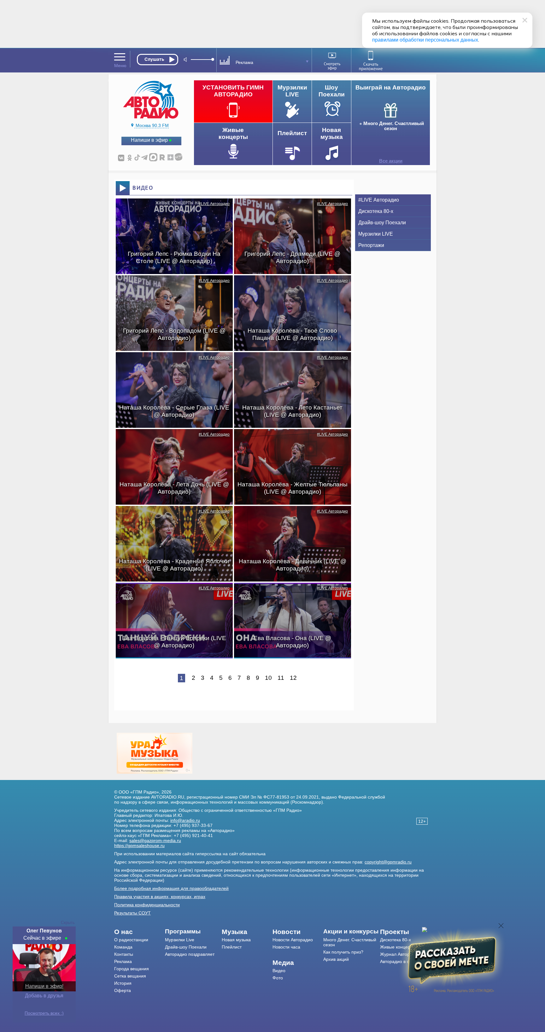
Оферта (122, 990)
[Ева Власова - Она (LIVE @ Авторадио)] (289, 594)
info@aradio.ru (185, 820)
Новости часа (286, 946)
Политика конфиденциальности (147, 904)
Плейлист (232, 946)
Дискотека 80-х (375, 211)
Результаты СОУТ (132, 912)
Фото (277, 977)
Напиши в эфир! (44, 986)
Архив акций (336, 959)
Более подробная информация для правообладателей (171, 888)
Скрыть (68, 922)
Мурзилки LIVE (375, 234)
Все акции (390, 160)
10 (268, 677)
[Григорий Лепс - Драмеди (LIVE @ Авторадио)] (289, 209)
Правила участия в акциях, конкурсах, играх (159, 896)
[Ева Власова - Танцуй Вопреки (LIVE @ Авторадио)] (171, 594)
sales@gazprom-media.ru (155, 840)
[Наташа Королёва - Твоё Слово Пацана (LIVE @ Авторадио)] (289, 286)
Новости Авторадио (292, 939)
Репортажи (371, 245)
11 (281, 677)
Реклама (123, 961)
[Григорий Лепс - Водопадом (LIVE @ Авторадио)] (171, 286)
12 (293, 677)
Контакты (123, 954)
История (123, 983)
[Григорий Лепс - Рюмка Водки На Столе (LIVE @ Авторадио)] (171, 209)
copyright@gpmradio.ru (388, 861)
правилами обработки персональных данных (425, 40)
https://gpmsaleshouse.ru (139, 845)
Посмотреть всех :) (44, 1013)
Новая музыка (236, 939)
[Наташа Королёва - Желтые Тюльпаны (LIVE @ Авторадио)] (289, 440)
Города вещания (131, 968)
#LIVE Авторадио (214, 204)
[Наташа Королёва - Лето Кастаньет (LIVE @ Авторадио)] (289, 363)
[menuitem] (139, 932)
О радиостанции (131, 939)
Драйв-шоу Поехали (382, 222)
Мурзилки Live (179, 939)
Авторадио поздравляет (189, 954)
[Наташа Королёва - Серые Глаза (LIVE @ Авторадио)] (171, 363)
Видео (278, 970)
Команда (123, 946)
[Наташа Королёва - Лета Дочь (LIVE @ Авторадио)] (171, 440)
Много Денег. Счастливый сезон (393, 126)
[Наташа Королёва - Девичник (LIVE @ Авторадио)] (289, 517)
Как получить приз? (343, 952)
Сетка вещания (130, 975)
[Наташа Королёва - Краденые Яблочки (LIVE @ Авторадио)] (171, 517)
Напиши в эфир (149, 140)
